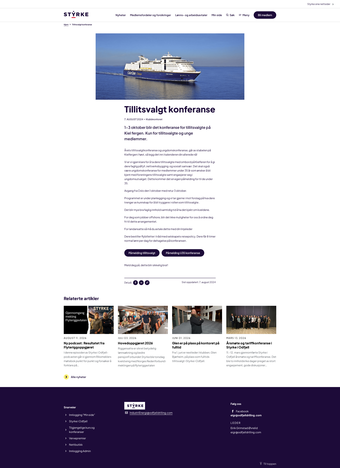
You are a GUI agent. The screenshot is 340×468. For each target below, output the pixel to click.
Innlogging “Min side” (82, 414)
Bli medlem (265, 15)
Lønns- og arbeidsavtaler (191, 15)
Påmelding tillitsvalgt (142, 252)
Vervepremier (77, 438)
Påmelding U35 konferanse (183, 252)
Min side (217, 15)
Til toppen (270, 463)
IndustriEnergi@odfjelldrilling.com (151, 412)
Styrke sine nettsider (319, 3)
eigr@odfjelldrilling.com (246, 432)
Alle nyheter (78, 377)
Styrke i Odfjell (78, 421)
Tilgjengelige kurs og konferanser (82, 429)
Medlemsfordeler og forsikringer (150, 15)
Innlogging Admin (80, 451)
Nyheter (121, 15)
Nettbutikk (76, 444)
